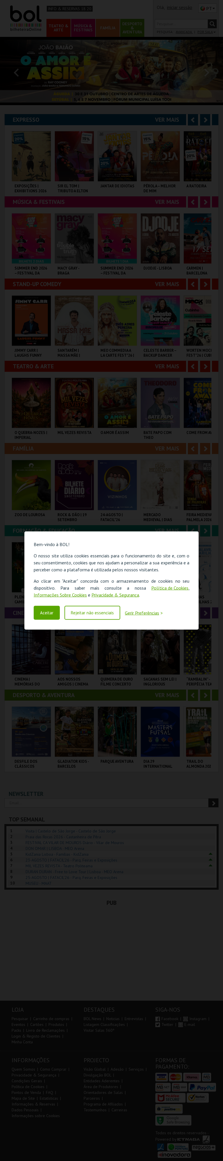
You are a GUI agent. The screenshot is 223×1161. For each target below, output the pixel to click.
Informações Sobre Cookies (60, 594)
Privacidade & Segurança (115, 594)
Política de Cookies (169, 588)
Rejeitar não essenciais (92, 613)
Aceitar (46, 613)
